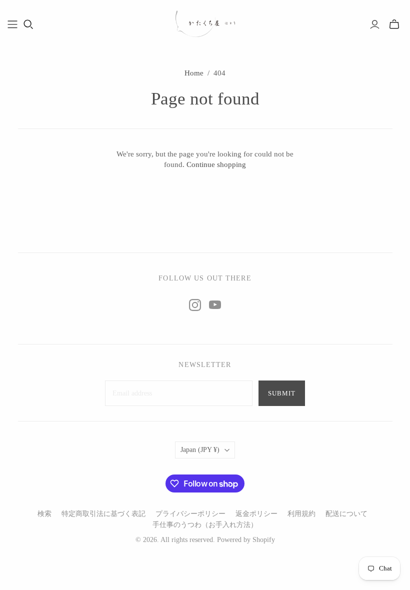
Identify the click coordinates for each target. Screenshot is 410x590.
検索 (45, 514)
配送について (347, 514)
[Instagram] (195, 305)
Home (194, 73)
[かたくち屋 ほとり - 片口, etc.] (205, 24)
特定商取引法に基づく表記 (104, 514)
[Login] (375, 24)
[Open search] (29, 25)
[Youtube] (215, 305)
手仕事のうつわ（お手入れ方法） (205, 524)
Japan (200, 450)
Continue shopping (216, 164)
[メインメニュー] (13, 25)
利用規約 (302, 514)
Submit (282, 393)
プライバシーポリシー (191, 514)
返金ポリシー (257, 514)
